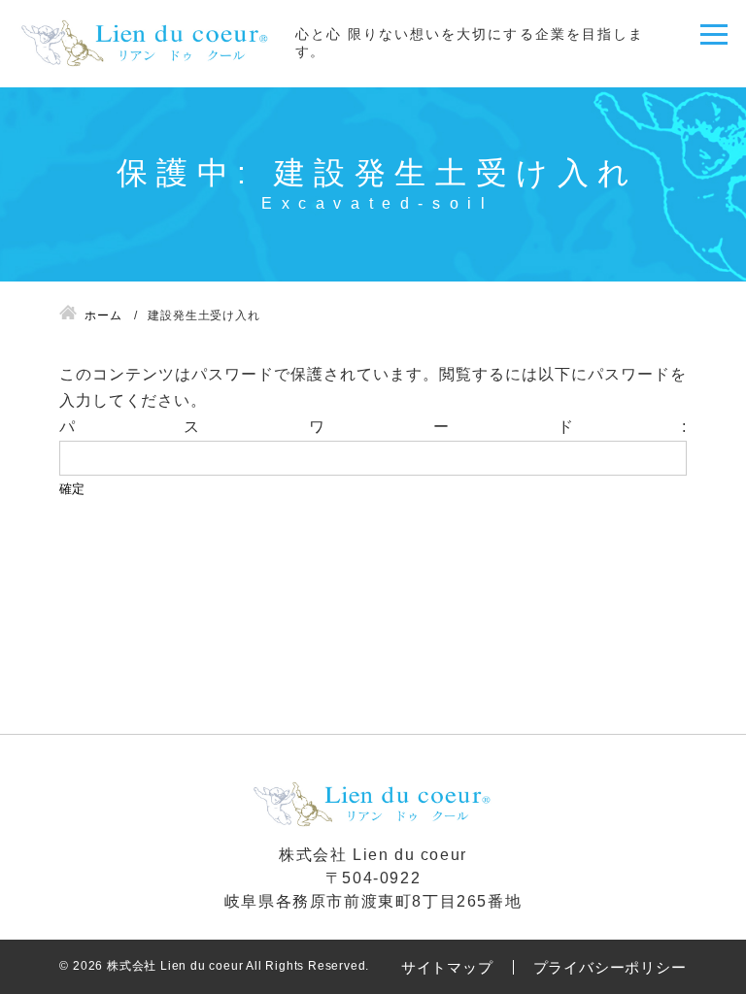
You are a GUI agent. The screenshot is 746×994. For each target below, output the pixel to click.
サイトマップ (447, 967)
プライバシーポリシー (610, 967)
